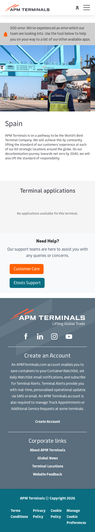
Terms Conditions (19, 513)
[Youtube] (69, 337)
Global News (47, 458)
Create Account (47, 421)
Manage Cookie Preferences (76, 516)
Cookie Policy (56, 513)
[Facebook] (26, 337)
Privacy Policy (39, 513)
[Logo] (27, 7)
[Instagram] (54, 337)
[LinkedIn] (40, 337)
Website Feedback (47, 474)
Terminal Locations (47, 466)
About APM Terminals (47, 450)
